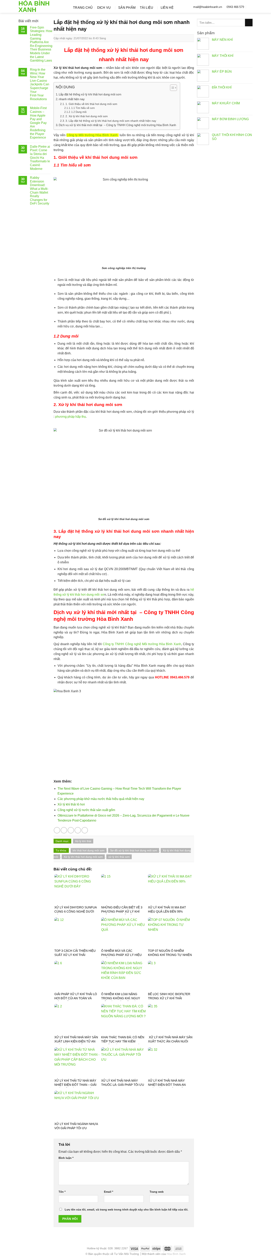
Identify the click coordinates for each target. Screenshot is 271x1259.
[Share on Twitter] (64, 830)
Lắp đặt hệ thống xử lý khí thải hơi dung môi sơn (90, 94)
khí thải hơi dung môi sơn (89, 850)
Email (108, 1191)
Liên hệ (167, 7)
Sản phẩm (127, 7)
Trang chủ (83, 7)
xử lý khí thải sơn (119, 856)
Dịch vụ (104, 7)
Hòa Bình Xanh (34, 6)
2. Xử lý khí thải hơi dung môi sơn (86, 116)
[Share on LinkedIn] (85, 830)
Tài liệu (146, 7)
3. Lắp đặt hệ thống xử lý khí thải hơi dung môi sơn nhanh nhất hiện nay (110, 120)
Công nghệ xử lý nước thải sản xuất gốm (86, 810)
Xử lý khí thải (83, 841)
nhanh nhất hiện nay (72, 99)
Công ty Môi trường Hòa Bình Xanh (92, 135)
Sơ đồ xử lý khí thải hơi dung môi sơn (133, 850)
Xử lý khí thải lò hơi (71, 804)
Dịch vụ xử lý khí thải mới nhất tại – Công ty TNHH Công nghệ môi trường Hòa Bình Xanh (117, 125)
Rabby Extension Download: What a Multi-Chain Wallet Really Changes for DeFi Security (39, 190)
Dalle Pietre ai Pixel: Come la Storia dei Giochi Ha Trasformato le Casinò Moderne (40, 157)
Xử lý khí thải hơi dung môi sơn (83, 856)
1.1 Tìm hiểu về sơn (83, 108)
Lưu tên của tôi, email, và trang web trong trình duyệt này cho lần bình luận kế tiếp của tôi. (126, 1209)
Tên (62, 1191)
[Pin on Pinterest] (78, 830)
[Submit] (249, 22)
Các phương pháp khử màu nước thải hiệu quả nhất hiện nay (101, 799)
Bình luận (66, 1157)
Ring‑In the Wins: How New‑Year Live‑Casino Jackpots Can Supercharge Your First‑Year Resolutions (39, 84)
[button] (171, 88)
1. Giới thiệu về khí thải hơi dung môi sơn (91, 104)
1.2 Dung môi (78, 112)
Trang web (157, 1191)
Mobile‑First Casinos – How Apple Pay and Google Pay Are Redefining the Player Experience (38, 122)
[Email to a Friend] (71, 830)
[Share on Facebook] (57, 830)
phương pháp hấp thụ (70, 416)
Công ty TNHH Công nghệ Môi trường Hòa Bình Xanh (142, 644)
